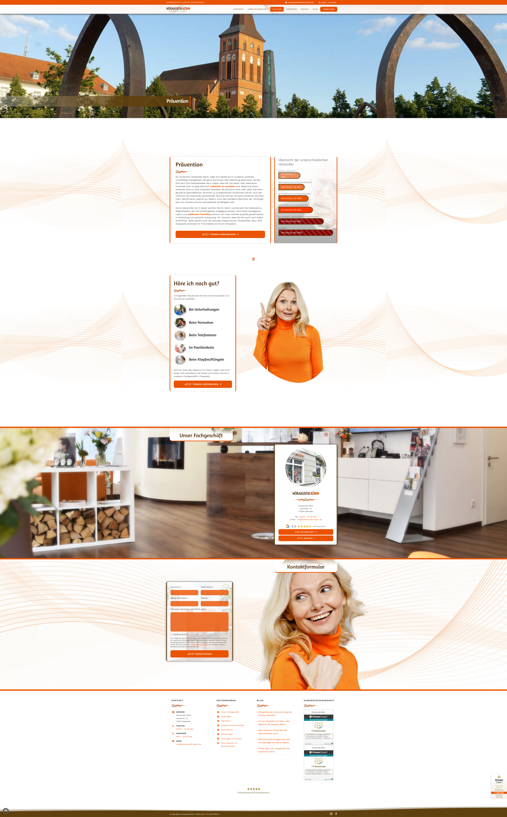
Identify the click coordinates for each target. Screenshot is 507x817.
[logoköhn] (178, 7)
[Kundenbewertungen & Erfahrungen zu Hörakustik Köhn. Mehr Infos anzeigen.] (319, 727)
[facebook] (336, 814)
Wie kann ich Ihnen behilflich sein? (188, 609)
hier (197, 647)
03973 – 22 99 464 (308, 517)
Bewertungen (227, 734)
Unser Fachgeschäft (230, 712)
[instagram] (331, 814)
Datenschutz (227, 730)
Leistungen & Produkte (231, 739)
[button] (6, 811)
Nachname (207, 587)
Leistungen (226, 716)
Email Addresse (179, 598)
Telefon (204, 598)
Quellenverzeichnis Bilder (232, 725)
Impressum (226, 721)
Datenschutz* (180, 634)
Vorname (175, 587)
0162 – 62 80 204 (184, 736)
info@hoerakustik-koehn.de (309, 519)
